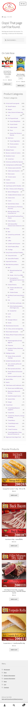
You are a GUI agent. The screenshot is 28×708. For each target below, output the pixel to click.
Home (5, 17)
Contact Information (9, 678)
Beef (9, 267)
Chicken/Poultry (12, 284)
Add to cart (7, 84)
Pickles (8, 337)
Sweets (8, 382)
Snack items (13, 147)
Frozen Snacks (13, 124)
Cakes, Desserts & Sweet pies (15, 112)
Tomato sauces (12, 177)
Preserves (10, 345)
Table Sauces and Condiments (14, 385)
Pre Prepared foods (13, 118)
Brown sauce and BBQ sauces (15, 388)
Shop (5, 672)
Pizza (11, 130)
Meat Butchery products (12, 264)
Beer (9, 231)
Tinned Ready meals (13, 423)
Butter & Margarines (13, 192)
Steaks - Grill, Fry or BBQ (16, 275)
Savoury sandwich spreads (14, 376)
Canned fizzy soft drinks (14, 234)
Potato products (14, 144)
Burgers (10, 109)
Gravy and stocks (12, 255)
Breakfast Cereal (10, 156)
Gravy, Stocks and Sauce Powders (14, 252)
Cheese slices (11, 197)
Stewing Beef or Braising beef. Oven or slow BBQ (17, 279)
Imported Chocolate (11, 261)
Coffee (9, 240)
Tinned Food (9, 405)
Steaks (9, 322)
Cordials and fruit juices (14, 243)
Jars (9, 115)
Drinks (7, 228)
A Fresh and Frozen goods (12, 103)
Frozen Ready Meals (15, 121)
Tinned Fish (11, 412)
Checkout (6, 687)
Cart (5, 684)
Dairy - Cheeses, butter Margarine (14, 189)
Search (14, 705)
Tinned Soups (11, 426)
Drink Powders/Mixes (13, 246)
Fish (9, 300)
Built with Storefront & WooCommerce (12, 699)
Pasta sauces (11, 174)
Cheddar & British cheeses (14, 195)
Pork (9, 317)
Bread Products (12, 106)
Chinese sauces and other (14, 168)
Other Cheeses (12, 221)
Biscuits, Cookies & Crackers (13, 153)
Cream (9, 200)
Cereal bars (11, 159)
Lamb (9, 314)
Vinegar (10, 402)
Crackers (8, 180)
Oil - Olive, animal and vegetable (14, 329)
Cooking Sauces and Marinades (14, 165)
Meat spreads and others (14, 368)
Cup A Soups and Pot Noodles (13, 186)
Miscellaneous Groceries (12, 325)
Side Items (10, 138)
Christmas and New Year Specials (14, 162)
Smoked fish (13, 311)
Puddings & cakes (10, 353)
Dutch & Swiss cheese (13, 204)
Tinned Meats (11, 420)
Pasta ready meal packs (12, 331)
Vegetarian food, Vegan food (13, 437)
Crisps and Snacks (10, 183)
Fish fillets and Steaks (15, 303)
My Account (7, 669)
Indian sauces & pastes (14, 171)
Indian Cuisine (13, 127)
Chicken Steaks (14, 292)
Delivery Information (9, 675)
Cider (9, 237)
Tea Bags (10, 249)
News (5, 681)
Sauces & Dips (11, 399)
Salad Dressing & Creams (14, 396)
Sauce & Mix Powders (13, 258)
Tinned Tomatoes (12, 429)
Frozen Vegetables (15, 141)
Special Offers (9, 379)
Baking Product (10, 150)
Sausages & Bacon (12, 320)
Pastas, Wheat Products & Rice (14, 334)
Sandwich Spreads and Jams (13, 361)
